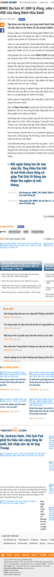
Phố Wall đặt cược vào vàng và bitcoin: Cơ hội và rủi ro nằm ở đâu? (43, 515)
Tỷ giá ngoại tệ (23, 540)
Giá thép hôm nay (10, 543)
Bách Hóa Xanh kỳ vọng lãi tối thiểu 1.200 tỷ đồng (21, 292)
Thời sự (6, 328)
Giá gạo (42, 543)
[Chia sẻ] (2, 30)
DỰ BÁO (17, 555)
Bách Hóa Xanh (14, 232)
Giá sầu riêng (22, 543)
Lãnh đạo (44, 2)
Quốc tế (32, 418)
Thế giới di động (37, 232)
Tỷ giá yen (43, 540)
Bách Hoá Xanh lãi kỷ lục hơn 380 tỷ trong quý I (20, 281)
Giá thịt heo (34, 543)
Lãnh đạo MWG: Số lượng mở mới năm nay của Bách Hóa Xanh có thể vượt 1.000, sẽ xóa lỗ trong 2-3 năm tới (20, 266)
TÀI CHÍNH (43, 555)
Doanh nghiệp (9, 2)
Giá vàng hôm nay (10, 540)
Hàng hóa (7, 317)
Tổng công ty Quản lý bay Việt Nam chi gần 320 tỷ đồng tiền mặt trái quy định (13, 382)
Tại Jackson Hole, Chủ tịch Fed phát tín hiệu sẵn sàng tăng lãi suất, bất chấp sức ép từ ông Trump (21, 442)
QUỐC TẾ (34, 555)
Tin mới (9, 308)
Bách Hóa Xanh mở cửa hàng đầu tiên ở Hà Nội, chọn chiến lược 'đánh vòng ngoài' (20, 275)
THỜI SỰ (9, 555)
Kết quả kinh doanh (28, 2)
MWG (26, 232)
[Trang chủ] (2, 25)
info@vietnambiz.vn (15, 572)
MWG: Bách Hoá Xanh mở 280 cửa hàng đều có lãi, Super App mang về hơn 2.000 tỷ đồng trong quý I (21, 287)
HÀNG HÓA (25, 555)
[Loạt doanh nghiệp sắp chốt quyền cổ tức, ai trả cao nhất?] (14, 400)
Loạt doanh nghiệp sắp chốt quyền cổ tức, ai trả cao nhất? (13, 405)
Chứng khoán (34, 390)
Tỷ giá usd (34, 540)
